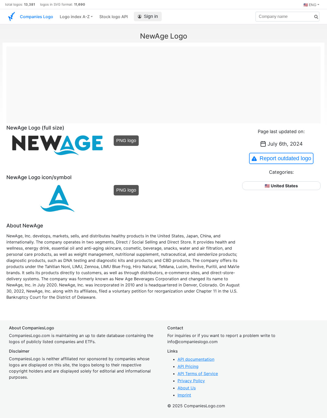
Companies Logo (36, 16)
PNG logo (126, 140)
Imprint (184, 395)
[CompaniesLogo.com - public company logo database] (11, 16)
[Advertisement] (163, 82)
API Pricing (188, 366)
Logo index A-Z (75, 16)
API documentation (196, 359)
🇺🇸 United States (281, 185)
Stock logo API (113, 16)
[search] (314, 17)
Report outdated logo (285, 158)
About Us (187, 387)
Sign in (151, 16)
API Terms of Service (198, 373)
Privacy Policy (191, 380)
